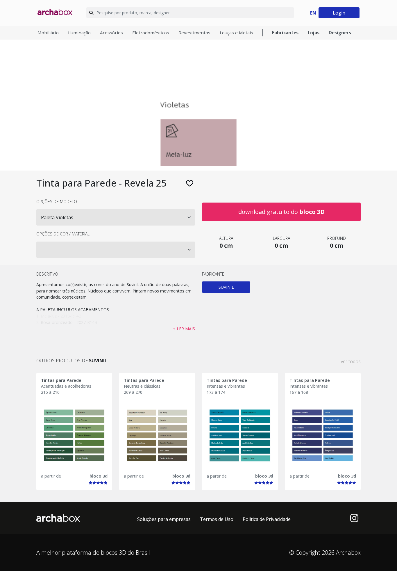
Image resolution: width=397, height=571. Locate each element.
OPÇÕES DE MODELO (56, 201)
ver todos (351, 361)
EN (313, 13)
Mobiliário (48, 33)
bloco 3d (99, 476)
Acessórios (111, 33)
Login (339, 13)
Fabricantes (285, 33)
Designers (340, 33)
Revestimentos (194, 33)
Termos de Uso (216, 519)
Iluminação (79, 33)
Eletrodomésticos (150, 33)
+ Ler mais (184, 328)
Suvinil (226, 287)
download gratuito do (281, 212)
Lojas (313, 33)
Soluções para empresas (164, 519)
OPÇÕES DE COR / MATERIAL (63, 234)
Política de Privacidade (267, 519)
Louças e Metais (236, 33)
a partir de (51, 476)
